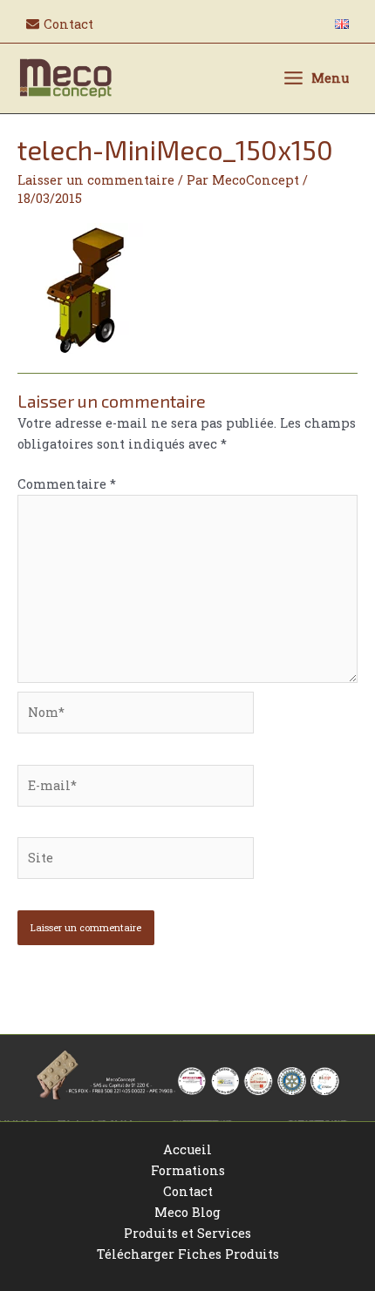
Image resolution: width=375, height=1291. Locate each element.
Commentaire (66, 484)
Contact (188, 1191)
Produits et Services (187, 1233)
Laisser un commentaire (95, 180)
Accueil (187, 1149)
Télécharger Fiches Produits (188, 1254)
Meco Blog (187, 1212)
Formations (188, 1170)
